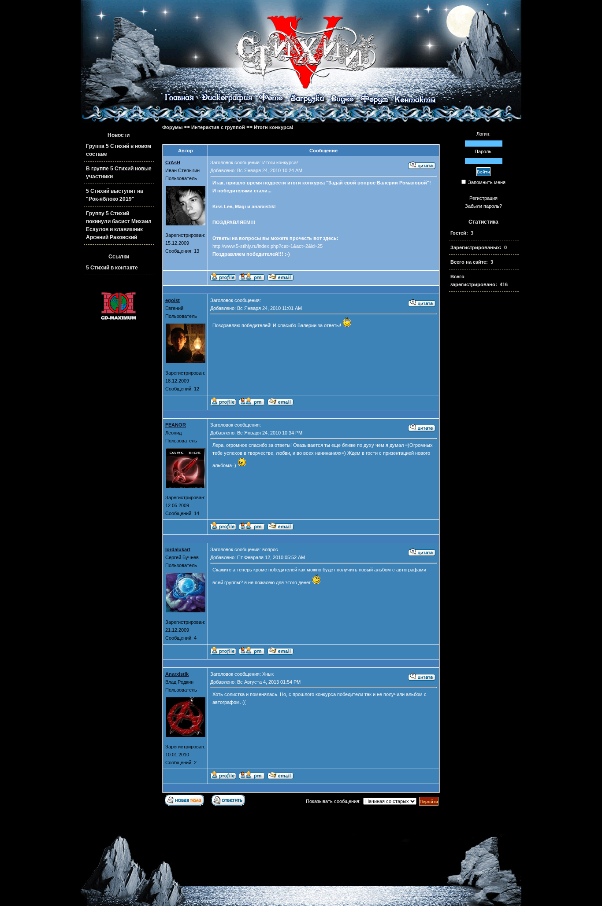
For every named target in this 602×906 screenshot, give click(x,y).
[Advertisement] (483, 440)
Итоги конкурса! (274, 127)
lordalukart (177, 549)
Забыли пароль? (483, 206)
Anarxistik (177, 674)
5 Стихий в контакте (112, 268)
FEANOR (175, 424)
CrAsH (172, 162)
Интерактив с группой (218, 127)
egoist (172, 300)
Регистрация (483, 198)
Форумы (172, 127)
